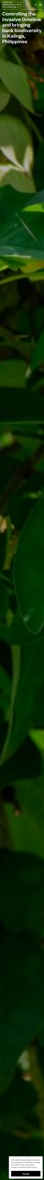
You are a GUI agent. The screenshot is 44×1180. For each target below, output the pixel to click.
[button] (40, 4)
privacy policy (31, 1167)
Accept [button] (25, 1173)
